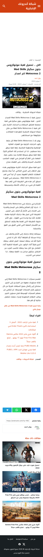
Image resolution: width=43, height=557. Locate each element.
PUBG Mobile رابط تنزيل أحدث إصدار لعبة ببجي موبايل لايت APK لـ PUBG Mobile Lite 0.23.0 (21, 349)
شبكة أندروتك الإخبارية (27, 6)
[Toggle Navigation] (39, 6)
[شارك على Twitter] (26, 410)
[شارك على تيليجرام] (7, 410)
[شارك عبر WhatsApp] (17, 410)
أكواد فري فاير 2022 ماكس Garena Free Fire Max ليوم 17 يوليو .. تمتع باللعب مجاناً (21, 337)
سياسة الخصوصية (22, 539)
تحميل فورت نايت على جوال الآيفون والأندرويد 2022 (22, 466)
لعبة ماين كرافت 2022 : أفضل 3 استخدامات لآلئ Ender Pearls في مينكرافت (22, 326)
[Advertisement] (21, 35)
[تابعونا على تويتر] (24, 544)
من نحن (33, 539)
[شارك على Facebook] (36, 410)
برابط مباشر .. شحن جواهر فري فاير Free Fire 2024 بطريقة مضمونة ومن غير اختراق (22, 496)
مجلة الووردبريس (19, 552)
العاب (30, 60)
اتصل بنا (10, 539)
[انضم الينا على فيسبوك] (19, 544)
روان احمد (37, 78)
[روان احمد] (36, 429)
